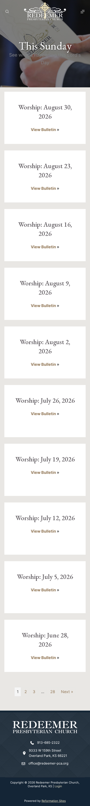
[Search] (7, 11)
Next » (67, 691)
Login (58, 786)
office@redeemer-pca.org (48, 763)
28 (52, 691)
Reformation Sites (54, 801)
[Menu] (83, 12)
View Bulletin (43, 129)
